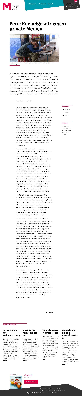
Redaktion (58, 388)
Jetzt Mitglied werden (71, 4)
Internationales (66, 128)
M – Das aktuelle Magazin (32, 374)
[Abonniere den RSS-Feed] (77, 6)
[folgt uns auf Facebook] (32, 393)
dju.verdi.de (43, 393)
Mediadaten (50, 388)
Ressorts (33, 4)
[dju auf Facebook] (72, 6)
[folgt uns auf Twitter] (34, 393)
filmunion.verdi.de (53, 393)
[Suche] (27, 393)
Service (43, 4)
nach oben (49, 312)
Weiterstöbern (30, 381)
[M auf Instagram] (75, 6)
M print (50, 4)
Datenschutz (48, 390)
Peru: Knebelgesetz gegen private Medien (67, 132)
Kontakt (42, 390)
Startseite (64, 126)
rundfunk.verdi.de (59, 390)
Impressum (43, 388)
